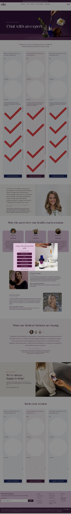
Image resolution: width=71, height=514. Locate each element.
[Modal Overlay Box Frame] (35, 257)
